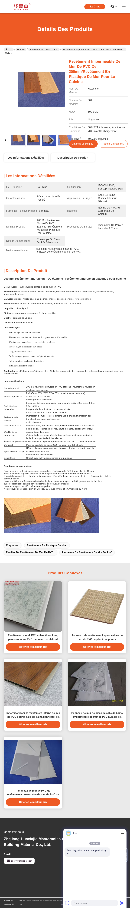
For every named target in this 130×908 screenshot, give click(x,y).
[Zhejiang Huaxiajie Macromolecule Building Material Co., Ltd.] (21, 6)
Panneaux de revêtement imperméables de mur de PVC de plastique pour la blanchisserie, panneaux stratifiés (97, 637)
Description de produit (72, 157)
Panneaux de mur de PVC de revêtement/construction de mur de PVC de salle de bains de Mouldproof (33, 792)
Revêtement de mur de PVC (43, 49)
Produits (21, 49)
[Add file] (67, 902)
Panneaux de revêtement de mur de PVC (87, 552)
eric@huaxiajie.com (21, 861)
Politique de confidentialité (9, 902)
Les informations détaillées (26, 157)
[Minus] (122, 833)
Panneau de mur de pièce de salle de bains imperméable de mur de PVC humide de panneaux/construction (97, 715)
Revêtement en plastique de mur (46, 545)
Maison (9, 49)
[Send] (122, 902)
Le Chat (95, 6)
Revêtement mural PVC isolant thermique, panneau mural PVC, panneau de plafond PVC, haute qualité (33, 637)
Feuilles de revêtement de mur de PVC (30, 552)
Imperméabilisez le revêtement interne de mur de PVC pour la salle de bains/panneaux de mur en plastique (33, 715)
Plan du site (22, 902)
